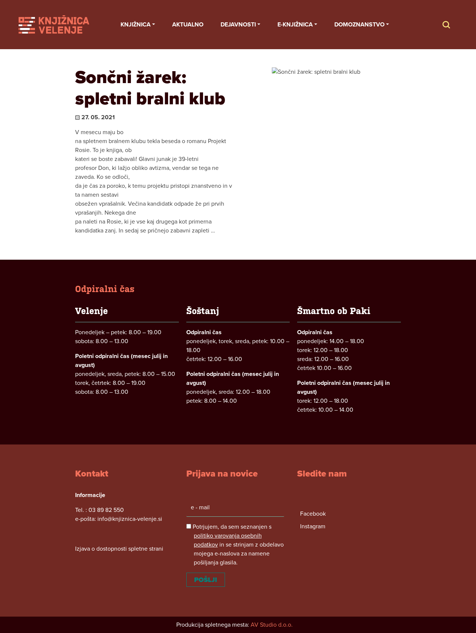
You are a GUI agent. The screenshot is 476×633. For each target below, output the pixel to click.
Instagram (312, 526)
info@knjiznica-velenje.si (129, 519)
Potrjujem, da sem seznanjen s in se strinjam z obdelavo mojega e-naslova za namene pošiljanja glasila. (237, 544)
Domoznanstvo (359, 24)
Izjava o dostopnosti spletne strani (119, 549)
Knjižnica (135, 24)
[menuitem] (138, 24)
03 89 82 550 (106, 510)
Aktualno (187, 24)
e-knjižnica (295, 24)
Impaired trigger (453, 24)
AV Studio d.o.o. (272, 625)
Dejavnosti (238, 24)
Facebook (313, 514)
